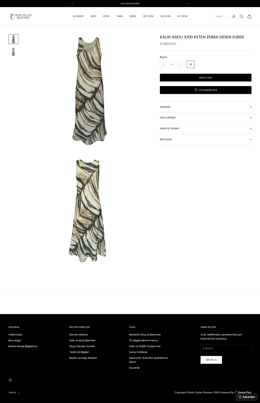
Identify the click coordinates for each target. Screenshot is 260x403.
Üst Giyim (148, 16)
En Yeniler (78, 16)
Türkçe (219, 16)
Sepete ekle (205, 77)
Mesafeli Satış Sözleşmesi (145, 334)
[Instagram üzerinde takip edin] (10, 380)
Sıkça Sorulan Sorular (82, 346)
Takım (119, 16)
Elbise (133, 16)
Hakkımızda (15, 334)
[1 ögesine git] (13, 39)
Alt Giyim (182, 16)
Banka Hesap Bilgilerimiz (22, 346)
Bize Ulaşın (14, 340)
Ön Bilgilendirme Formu (143, 340)
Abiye (93, 16)
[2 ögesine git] (13, 52)
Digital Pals (245, 392)
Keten (106, 16)
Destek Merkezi (78, 334)
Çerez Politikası (138, 352)
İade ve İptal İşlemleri (82, 340)
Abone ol (211, 359)
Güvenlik (134, 368)
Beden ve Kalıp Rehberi (83, 358)
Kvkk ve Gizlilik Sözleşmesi (144, 346)
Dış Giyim (165, 16)
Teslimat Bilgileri (79, 352)
